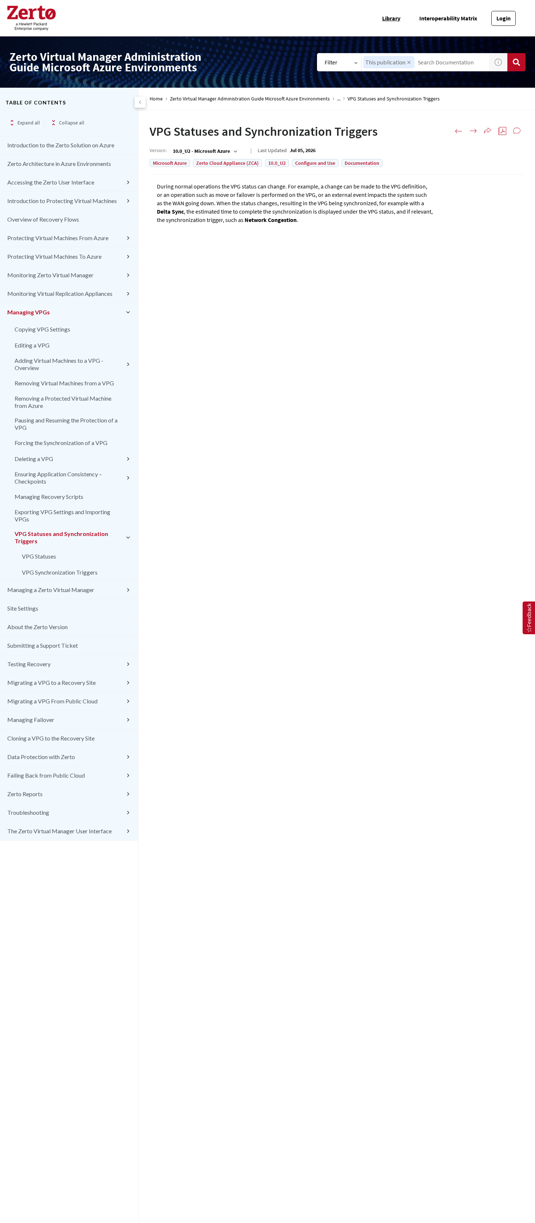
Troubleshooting (28, 812)
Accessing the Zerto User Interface (50, 182)
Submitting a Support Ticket (42, 645)
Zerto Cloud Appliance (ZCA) (227, 163)
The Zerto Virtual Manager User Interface (59, 830)
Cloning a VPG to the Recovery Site (51, 738)
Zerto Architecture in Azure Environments (59, 163)
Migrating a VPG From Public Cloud (52, 701)
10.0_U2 (277, 163)
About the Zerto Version (37, 626)
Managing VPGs (28, 312)
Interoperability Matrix (448, 18)
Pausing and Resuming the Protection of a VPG (66, 424)
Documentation (362, 163)
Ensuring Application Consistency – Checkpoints (58, 477)
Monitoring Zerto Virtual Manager (50, 274)
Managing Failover (30, 719)
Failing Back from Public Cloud (46, 775)
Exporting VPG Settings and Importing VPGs (62, 515)
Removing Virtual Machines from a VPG (64, 383)
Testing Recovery (29, 663)
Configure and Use (315, 163)
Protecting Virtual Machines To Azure (54, 256)
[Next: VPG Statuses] (473, 131)
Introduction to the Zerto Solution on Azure (60, 145)
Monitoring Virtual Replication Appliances (59, 293)
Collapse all (71, 122)
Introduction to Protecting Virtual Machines (62, 200)
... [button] (338, 99)
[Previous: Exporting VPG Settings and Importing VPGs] (458, 131)
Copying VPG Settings (42, 329)
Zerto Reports (25, 793)
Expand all (28, 122)
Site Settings (22, 608)
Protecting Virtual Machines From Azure (57, 237)
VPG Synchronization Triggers (60, 572)
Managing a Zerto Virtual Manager (50, 589)
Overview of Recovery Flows (43, 219)
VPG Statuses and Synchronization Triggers (61, 537)
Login (503, 18)
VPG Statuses (39, 556)
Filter (331, 62)
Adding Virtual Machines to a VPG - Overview (59, 364)
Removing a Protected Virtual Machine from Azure (63, 402)
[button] (409, 62)
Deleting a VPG (34, 458)
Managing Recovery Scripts (49, 496)
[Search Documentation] (516, 62)
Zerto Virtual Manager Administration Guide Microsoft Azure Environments (250, 99)
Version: (158, 150)
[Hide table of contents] (140, 102)
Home (156, 99)
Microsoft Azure (170, 163)
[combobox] (425, 62)
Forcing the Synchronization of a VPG (61, 442)
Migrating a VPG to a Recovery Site (51, 682)
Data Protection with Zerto (41, 756)
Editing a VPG (32, 345)
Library (391, 18)
